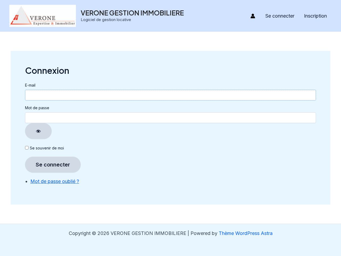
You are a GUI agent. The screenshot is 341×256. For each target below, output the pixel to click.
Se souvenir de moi (47, 148)
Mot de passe (37, 107)
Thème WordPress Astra (246, 233)
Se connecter (279, 16)
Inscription (315, 16)
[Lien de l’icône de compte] (252, 16)
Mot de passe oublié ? (54, 181)
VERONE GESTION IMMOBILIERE (132, 13)
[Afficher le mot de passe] (38, 131)
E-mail (30, 85)
